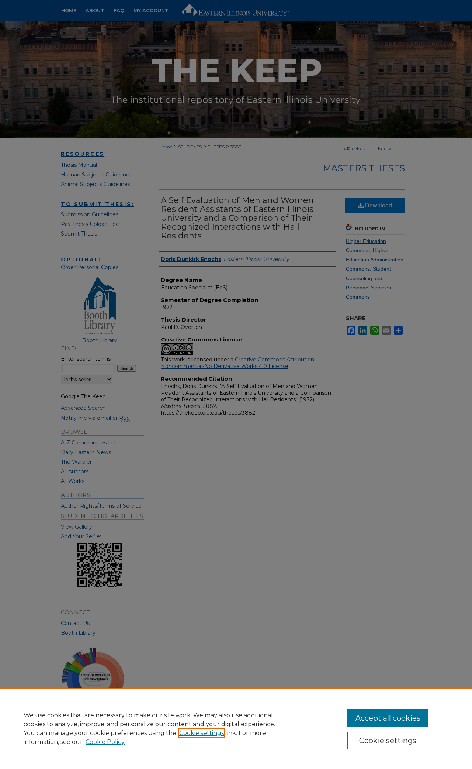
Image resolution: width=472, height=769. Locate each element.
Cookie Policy (105, 741)
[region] (236, 728)
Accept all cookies (387, 718)
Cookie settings (201, 733)
